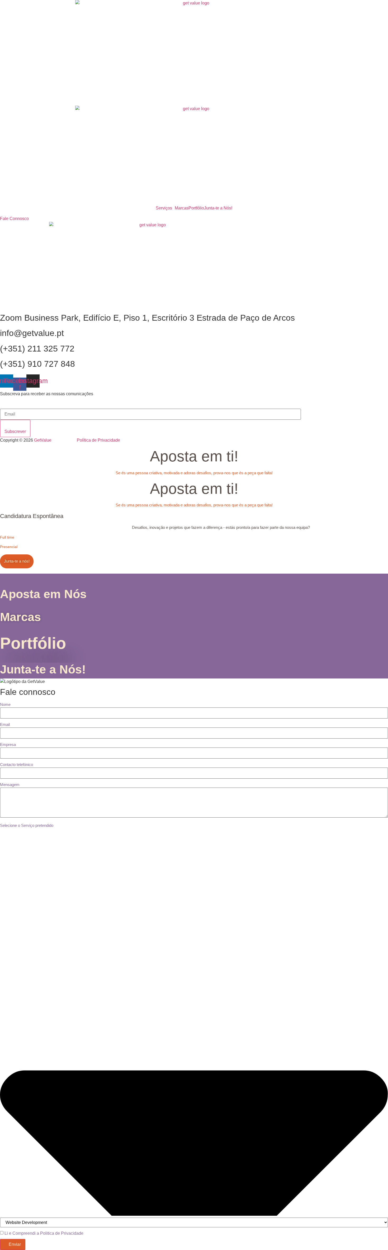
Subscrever (15, 431)
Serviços (164, 208)
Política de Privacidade (98, 440)
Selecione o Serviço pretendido (26, 825)
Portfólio (196, 208)
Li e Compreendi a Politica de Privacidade (43, 1233)
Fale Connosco (14, 218)
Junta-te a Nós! (218, 208)
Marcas (181, 208)
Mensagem (10, 785)
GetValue (55, 440)
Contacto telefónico (16, 764)
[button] (165, 208)
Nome (5, 704)
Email (5, 724)
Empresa (8, 744)
